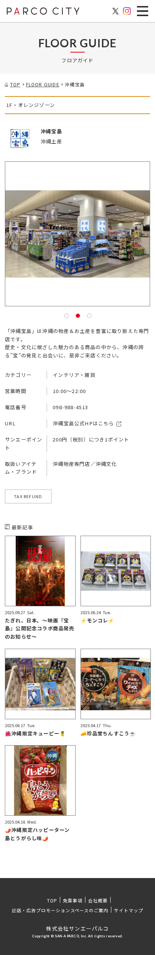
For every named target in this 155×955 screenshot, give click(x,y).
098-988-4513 (70, 407)
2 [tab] (77, 315)
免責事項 (72, 900)
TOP (52, 900)
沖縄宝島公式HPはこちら (83, 423)
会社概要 (98, 900)
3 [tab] (89, 315)
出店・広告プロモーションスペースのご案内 (60, 910)
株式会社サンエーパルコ (77, 928)
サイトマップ (128, 910)
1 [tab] (66, 315)
